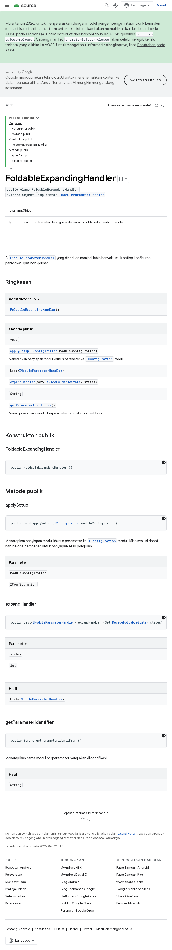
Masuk (162, 5)
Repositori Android (18, 867)
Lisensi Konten (127, 833)
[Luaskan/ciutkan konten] (37, 118)
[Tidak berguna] (163, 105)
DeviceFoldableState (63, 382)
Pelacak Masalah (128, 903)
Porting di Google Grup (77, 910)
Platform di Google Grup (78, 896)
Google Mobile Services (133, 889)
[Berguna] (156, 105)
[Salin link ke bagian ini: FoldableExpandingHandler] (64, 449)
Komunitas (42, 929)
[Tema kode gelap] (163, 462)
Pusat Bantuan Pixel (130, 875)
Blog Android (70, 882)
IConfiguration (44, 351)
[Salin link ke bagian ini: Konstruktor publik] (58, 436)
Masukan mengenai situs (114, 929)
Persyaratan (13, 875)
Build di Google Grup (76, 903)
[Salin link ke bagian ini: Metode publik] (47, 491)
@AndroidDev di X (74, 875)
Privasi (87, 929)
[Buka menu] (7, 5)
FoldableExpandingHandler (33, 309)
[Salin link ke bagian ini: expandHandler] (40, 604)
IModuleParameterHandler (81, 195)
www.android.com (129, 882)
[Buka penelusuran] (107, 5)
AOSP (9, 105)
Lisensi (73, 929)
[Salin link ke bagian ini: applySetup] (32, 505)
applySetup (19, 351)
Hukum (59, 929)
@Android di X (71, 867)
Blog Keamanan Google (78, 889)
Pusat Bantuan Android (132, 867)
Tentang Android (17, 929)
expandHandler (22, 382)
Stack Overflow (127, 896)
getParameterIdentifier (31, 405)
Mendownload (15, 882)
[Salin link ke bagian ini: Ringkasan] (35, 282)
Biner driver (13, 903)
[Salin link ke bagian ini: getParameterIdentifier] (58, 722)
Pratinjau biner (15, 889)
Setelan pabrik (15, 896)
